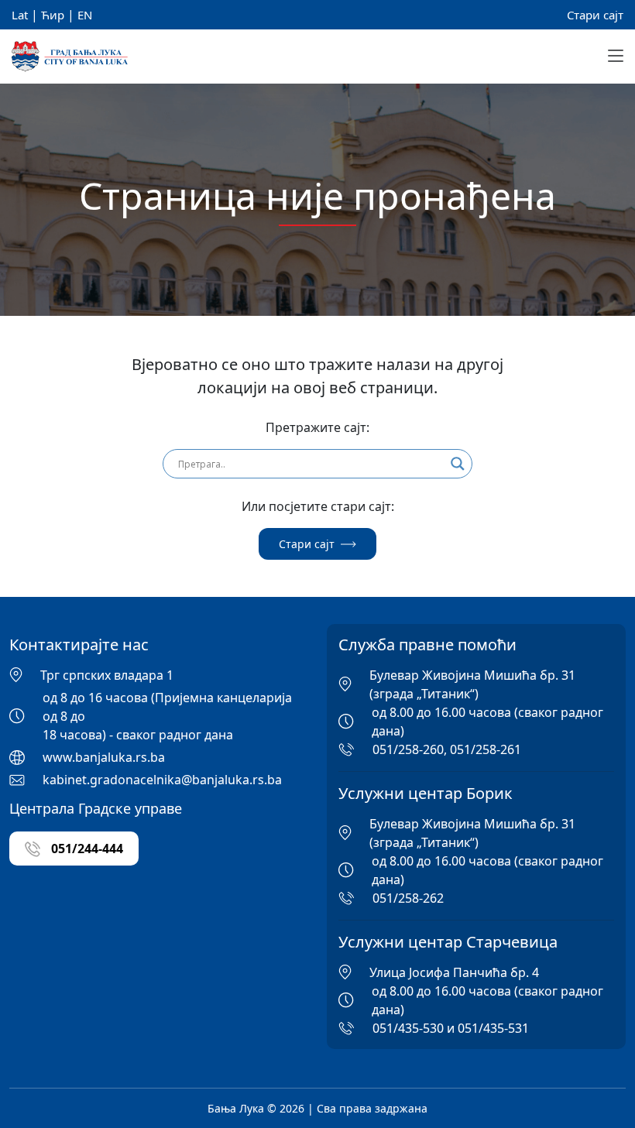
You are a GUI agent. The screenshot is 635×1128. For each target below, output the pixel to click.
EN (84, 14)
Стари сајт (595, 14)
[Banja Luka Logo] (70, 57)
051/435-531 (493, 1028)
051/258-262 (408, 898)
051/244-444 (85, 848)
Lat (20, 14)
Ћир (52, 14)
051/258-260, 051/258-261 (446, 749)
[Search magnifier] (458, 464)
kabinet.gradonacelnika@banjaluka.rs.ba (162, 779)
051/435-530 (408, 1028)
